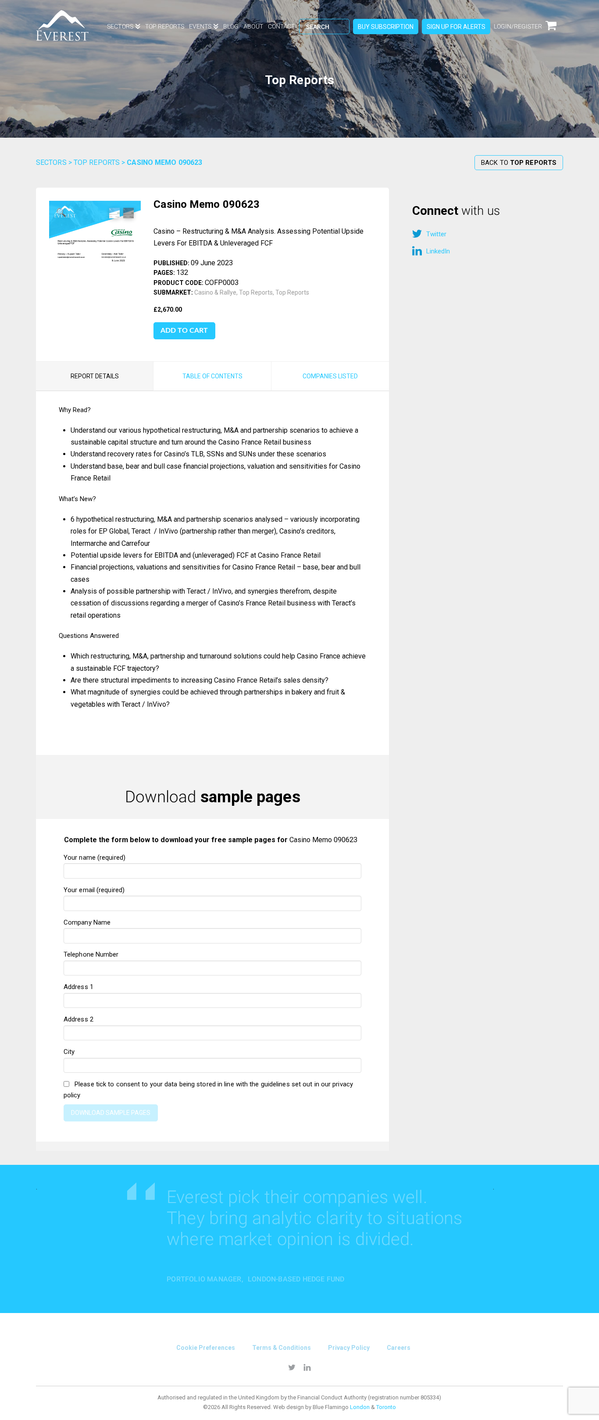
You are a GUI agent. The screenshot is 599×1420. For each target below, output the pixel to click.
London (360, 1407)
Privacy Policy (349, 1347)
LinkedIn (438, 251)
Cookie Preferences (205, 1347)
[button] (61, 213)
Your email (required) (94, 890)
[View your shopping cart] (554, 31)
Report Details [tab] (95, 376)
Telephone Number (91, 954)
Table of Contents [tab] (212, 376)
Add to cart (184, 330)
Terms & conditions (281, 1347)
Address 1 (78, 987)
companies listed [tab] (330, 376)
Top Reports (97, 162)
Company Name (87, 922)
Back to (518, 163)
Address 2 (78, 1019)
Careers (398, 1347)
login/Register (518, 26)
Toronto (386, 1407)
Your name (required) (94, 857)
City (69, 1052)
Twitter (436, 234)
